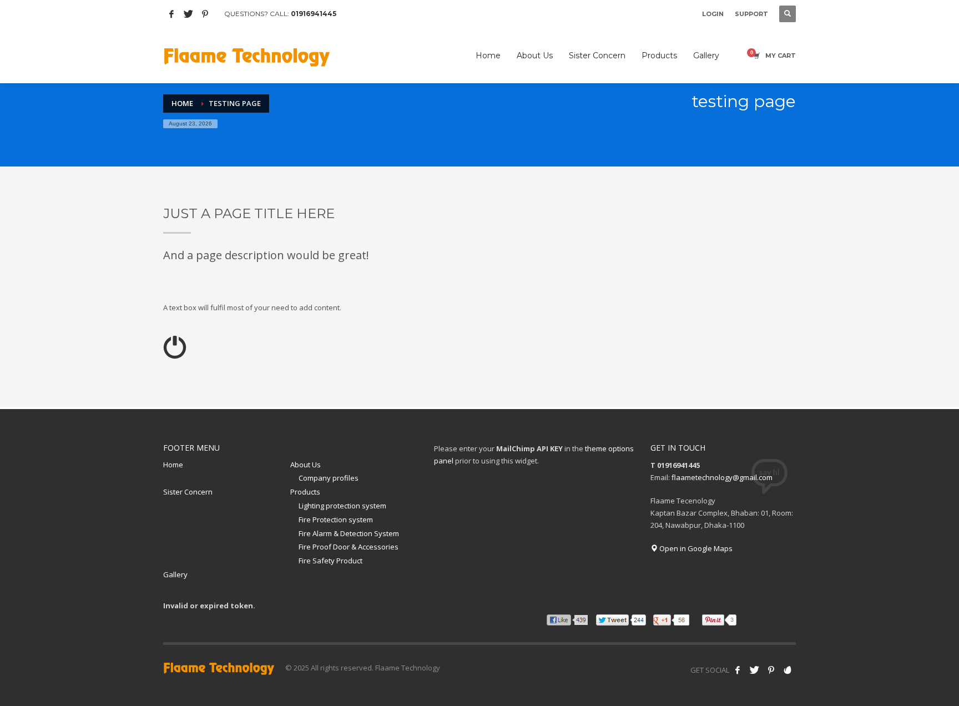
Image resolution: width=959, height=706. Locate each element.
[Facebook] (171, 14)
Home (173, 465)
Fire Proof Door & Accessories (348, 547)
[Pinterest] (204, 14)
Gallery (175, 574)
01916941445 (313, 13)
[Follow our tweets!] (754, 670)
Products (305, 492)
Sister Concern (188, 492)
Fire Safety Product (330, 561)
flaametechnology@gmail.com (722, 477)
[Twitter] (188, 14)
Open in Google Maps (695, 548)
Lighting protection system (342, 506)
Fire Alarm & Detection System (349, 533)
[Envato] (787, 670)
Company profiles (329, 478)
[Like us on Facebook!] (737, 670)
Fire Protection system (336, 520)
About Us (305, 465)
